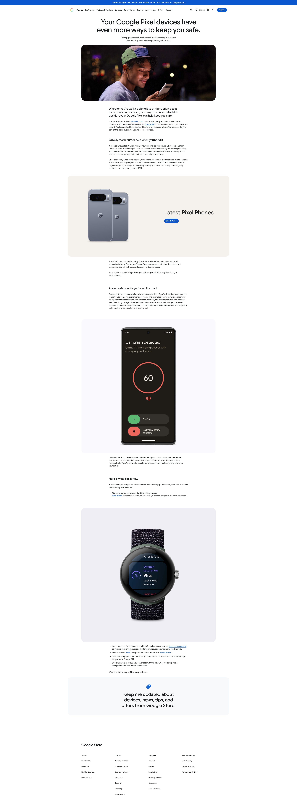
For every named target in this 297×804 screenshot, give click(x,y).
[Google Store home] (72, 10)
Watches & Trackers (105, 10)
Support (169, 10)
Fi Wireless (89, 10)
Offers (160, 10)
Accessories (150, 10)
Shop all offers (179, 2)
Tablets (140, 10)
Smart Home (129, 10)
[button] (191, 10)
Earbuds (118, 10)
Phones (80, 10)
